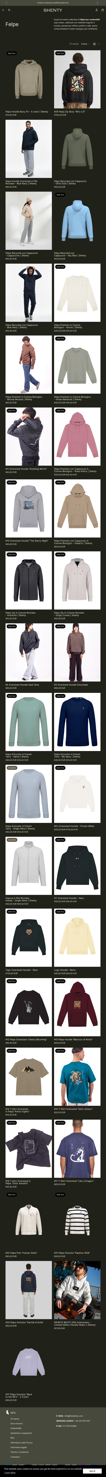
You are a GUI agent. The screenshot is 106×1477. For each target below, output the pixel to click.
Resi (12, 1438)
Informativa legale (18, 1447)
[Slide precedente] (10, 79)
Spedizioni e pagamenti (21, 1433)
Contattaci (15, 1457)
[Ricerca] (9, 10)
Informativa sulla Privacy (21, 1442)
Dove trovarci (16, 1423)
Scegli (98, 173)
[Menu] (3, 10)
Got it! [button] (92, 1471)
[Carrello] (103, 10)
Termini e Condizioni (19, 1452)
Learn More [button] (10, 1472)
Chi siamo (14, 1419)
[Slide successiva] (48, 79)
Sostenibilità (15, 1428)
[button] (85, 44)
